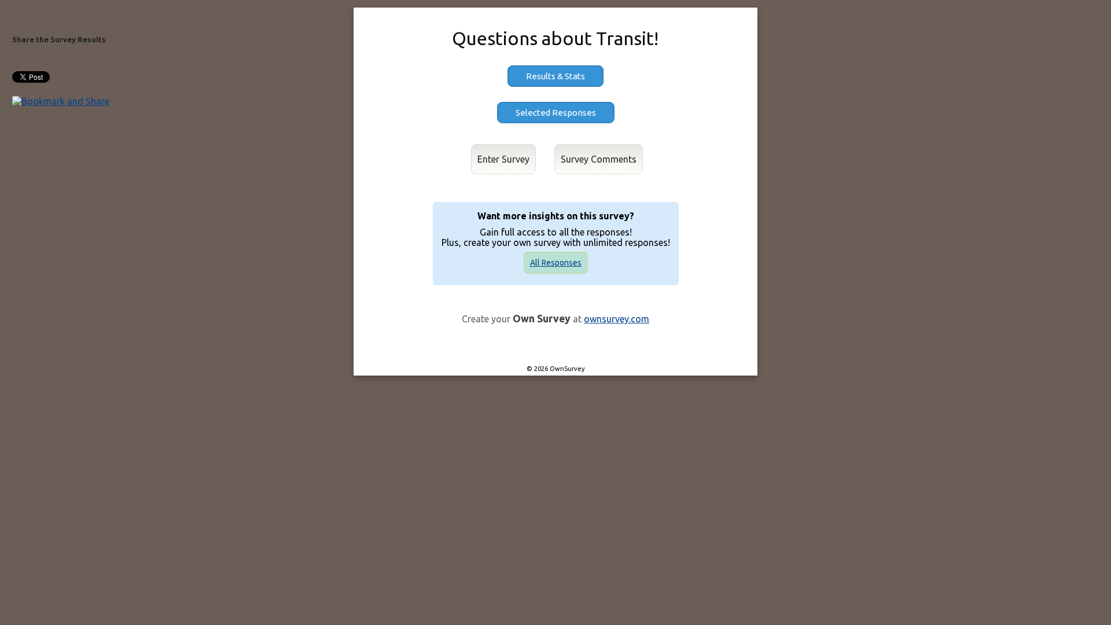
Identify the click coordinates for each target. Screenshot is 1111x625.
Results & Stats (555, 76)
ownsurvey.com (616, 319)
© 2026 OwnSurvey (556, 368)
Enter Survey (503, 159)
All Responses (556, 262)
